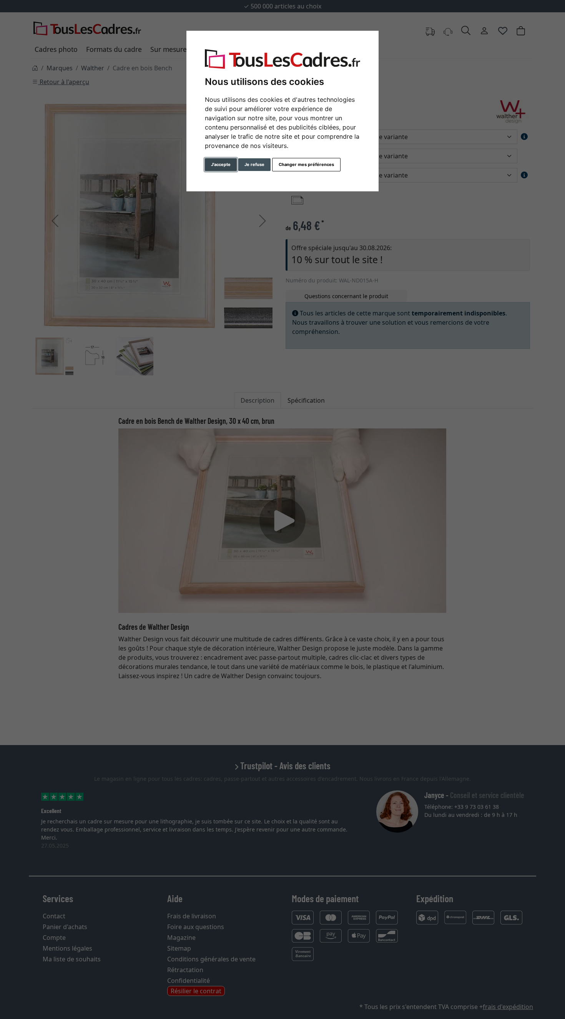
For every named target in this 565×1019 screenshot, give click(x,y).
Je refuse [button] (254, 164)
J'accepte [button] (221, 164)
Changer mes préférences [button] (306, 164)
